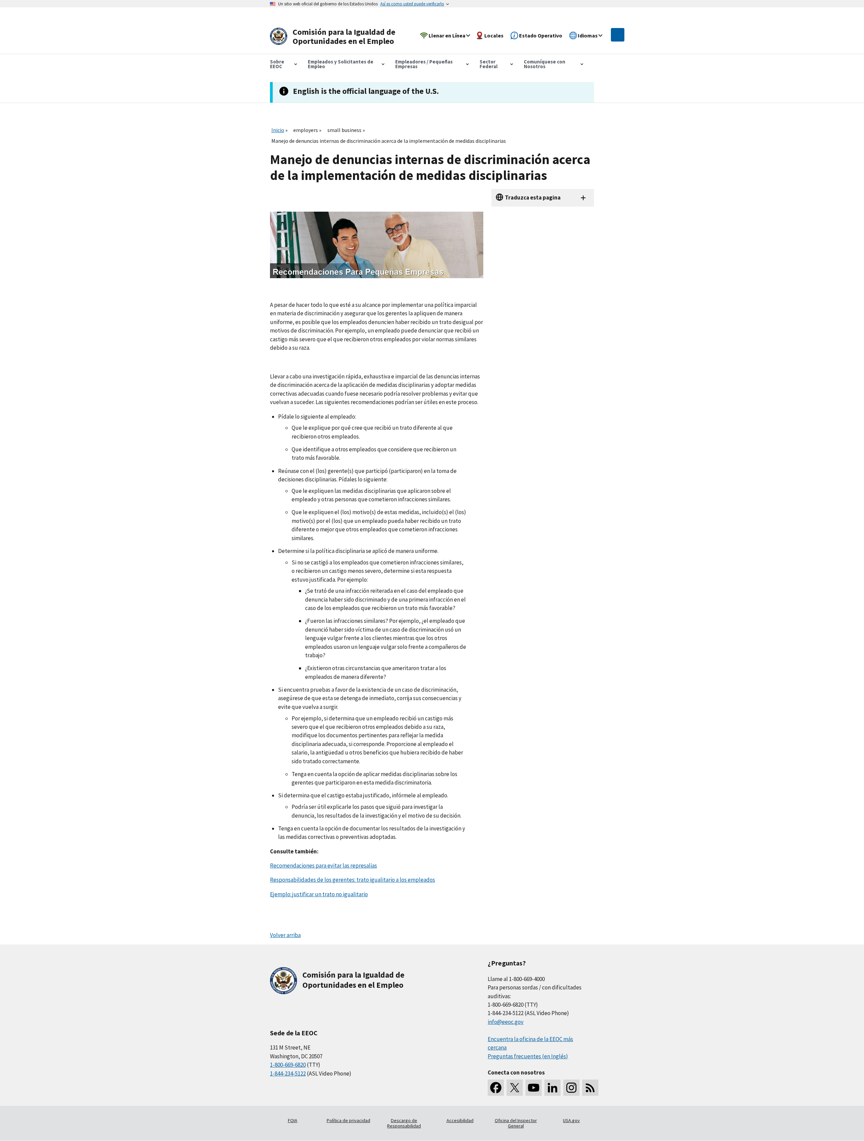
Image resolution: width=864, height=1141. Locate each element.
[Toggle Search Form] (617, 35)
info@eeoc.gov (505, 1022)
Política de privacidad (348, 1120)
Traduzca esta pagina (533, 197)
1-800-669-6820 (288, 1064)
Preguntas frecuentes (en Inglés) (528, 1056)
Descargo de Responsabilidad (404, 1123)
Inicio (277, 130)
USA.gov (571, 1120)
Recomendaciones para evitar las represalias (323, 865)
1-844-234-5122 (288, 1073)
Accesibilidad (460, 1120)
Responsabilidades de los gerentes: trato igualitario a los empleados (352, 879)
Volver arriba (285, 935)
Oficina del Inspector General (516, 1123)
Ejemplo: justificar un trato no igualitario (319, 894)
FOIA (292, 1120)
